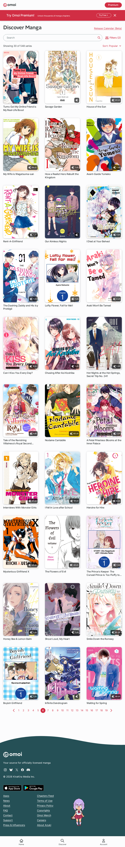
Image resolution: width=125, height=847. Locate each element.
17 (97, 710)
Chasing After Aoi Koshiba (60, 372)
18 (102, 710)
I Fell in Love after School (59, 507)
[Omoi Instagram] (5, 769)
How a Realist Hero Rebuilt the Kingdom (62, 175)
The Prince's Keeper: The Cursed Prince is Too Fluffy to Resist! (103, 573)
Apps (6, 795)
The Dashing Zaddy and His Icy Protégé (20, 307)
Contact (7, 815)
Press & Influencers (14, 825)
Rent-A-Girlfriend (13, 241)
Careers (41, 820)
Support (8, 820)
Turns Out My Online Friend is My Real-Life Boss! (19, 108)
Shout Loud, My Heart (57, 638)
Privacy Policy (45, 805)
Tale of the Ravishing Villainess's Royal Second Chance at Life (17, 442)
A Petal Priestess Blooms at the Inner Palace (104, 442)
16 (92, 710)
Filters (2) (115, 37)
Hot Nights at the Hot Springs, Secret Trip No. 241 (103, 374)
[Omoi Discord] (28, 769)
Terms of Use (44, 800)
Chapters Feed (45, 795)
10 (63, 710)
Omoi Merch (44, 815)
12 (73, 710)
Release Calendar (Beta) (108, 28)
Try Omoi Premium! (20, 15)
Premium (113, 4)
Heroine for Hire (95, 507)
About (6, 805)
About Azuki (44, 825)
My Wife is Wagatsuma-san (18, 174)
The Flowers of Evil (55, 571)
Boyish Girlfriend (12, 703)
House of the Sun (96, 106)
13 (78, 710)
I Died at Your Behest (98, 241)
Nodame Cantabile (55, 440)
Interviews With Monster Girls (19, 507)
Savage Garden (53, 106)
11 (68, 710)
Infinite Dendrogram (56, 703)
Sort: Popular (111, 45)
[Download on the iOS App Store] (12, 788)
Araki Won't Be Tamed (99, 305)
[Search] (99, 37)
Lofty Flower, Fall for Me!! (59, 305)
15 (87, 710)
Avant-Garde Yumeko (99, 174)
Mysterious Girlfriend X (16, 571)
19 (107, 710)
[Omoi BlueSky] (11, 769)
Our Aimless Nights (56, 241)
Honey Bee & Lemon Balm (17, 638)
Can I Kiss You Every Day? (18, 372)
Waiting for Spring (97, 703)
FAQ (5, 810)
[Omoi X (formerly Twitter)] (17, 769)
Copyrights (43, 810)
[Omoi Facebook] (22, 769)
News (6, 800)
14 (82, 710)
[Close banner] (115, 15)
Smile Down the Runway (100, 638)
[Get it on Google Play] (33, 788)
